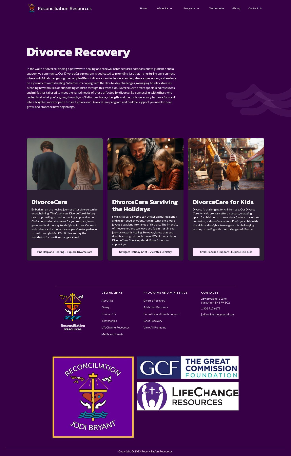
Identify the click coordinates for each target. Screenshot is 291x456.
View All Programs (155, 327)
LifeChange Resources (116, 327)
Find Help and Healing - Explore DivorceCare (64, 252)
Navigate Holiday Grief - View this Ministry (145, 252)
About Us (107, 300)
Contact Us (109, 314)
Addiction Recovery (156, 307)
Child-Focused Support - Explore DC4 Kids (226, 252)
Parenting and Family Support (162, 314)
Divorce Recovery (154, 300)
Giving (105, 307)
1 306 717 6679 (210, 308)
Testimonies (109, 320)
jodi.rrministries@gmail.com (218, 314)
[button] (164, 8)
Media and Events (113, 334)
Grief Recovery (153, 320)
